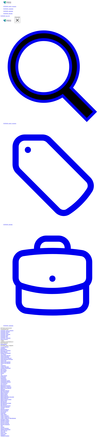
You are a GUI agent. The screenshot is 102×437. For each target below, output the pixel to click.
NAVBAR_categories (8, 11)
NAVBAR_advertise (7, 13)
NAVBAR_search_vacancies (9, 6)
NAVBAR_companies (8, 8)
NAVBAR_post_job (5, 15)
